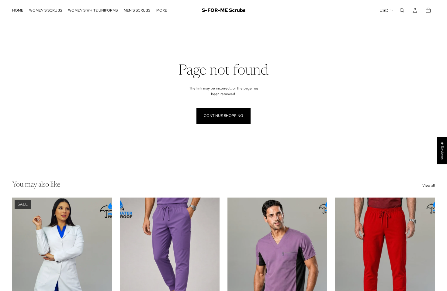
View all (428, 185)
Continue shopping (223, 115)
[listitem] (161, 10)
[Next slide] (103, 260)
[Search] (402, 10)
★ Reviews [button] (442, 150)
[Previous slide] (21, 260)
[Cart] (428, 10)
